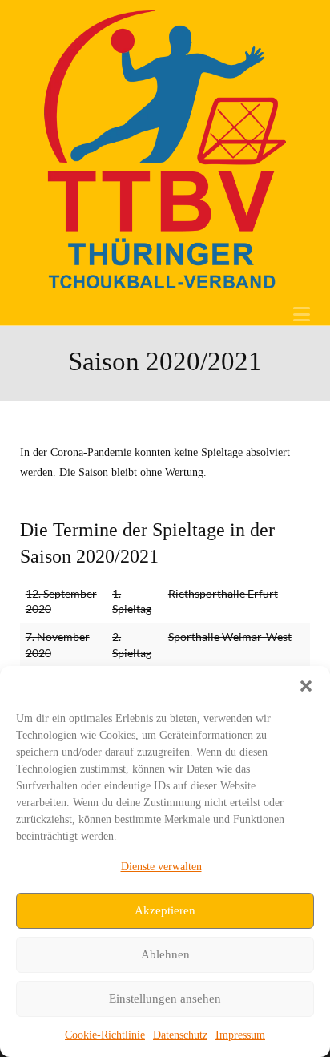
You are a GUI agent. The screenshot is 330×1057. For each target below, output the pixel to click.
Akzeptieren (165, 910)
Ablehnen (165, 954)
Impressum (240, 1035)
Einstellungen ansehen (165, 998)
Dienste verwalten (161, 867)
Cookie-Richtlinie (105, 1035)
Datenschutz (180, 1035)
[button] (306, 686)
